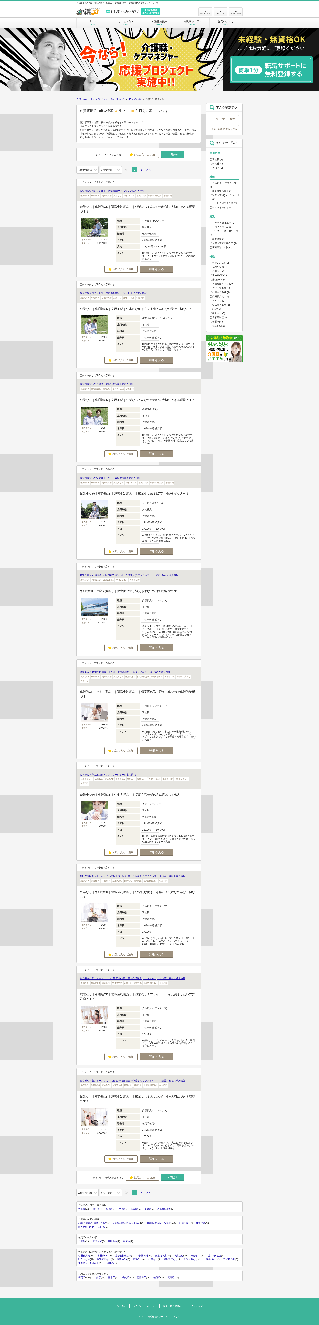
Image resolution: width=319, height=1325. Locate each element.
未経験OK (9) (219, 279)
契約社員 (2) (218, 163)
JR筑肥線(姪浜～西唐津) (158, 1223)
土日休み (109, 1263)
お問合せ (173, 154)
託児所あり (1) (220, 309)
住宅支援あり (104, 1259)
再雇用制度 (161, 1255)
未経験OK (196, 1255)
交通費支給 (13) (220, 296)
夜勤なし (137, 1259)
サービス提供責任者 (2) (224, 203)
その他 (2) (217, 167)
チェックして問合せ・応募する (98, 182)
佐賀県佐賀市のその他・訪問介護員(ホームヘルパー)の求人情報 (113, 293)
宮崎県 (171, 1277)
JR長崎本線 (135, 99)
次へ (148, 169)
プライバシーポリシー (144, 1306)
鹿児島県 (141, 1277)
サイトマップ (195, 1306)
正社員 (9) (217, 159)
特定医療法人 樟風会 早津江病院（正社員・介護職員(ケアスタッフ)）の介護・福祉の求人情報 (129, 575)
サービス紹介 (126, 22)
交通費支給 (84, 1255)
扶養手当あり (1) (221, 292)
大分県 (97, 1277)
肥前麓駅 (97, 1241)
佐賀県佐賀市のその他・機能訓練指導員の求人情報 (106, 384)
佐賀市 (81, 1208)
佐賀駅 (81, 1241)
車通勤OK (102, 1255)
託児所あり (229, 1259)
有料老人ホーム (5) (222, 227)
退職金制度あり (123, 1255)
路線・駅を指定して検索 (224, 128)
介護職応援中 (159, 22)
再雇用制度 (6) (220, 317)
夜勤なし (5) (218, 313)
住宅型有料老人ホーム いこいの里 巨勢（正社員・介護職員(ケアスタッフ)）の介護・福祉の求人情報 (132, 876)
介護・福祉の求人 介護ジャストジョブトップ (100, 99)
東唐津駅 (112, 1241)
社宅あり (153, 1259)
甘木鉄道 (200, 1223)
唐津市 (96, 1208)
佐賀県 (156, 1277)
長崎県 (125, 1277)
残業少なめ (84, 1259)
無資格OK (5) (219, 326)
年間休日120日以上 (88, 1263)
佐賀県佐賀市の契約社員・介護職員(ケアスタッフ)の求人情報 (112, 190)
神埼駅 (126, 1241)
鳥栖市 (109, 1208)
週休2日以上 (214, 1255)
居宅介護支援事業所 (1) (224, 243)
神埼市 (121, 1208)
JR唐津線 (184, 1223)
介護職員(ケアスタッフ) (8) (223, 185)
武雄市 (134, 1208)
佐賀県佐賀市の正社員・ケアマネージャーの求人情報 (108, 774)
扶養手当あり (210, 1259)
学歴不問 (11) (219, 321)
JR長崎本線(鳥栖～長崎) (126, 1223)
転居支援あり (171, 1259)
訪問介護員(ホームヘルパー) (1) (224, 197)
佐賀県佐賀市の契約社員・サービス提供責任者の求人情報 (110, 478)
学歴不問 (143, 1255)
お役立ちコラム (192, 22)
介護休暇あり (191, 1259)
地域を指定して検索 (224, 118)
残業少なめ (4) (220, 266)
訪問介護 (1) (218, 239)
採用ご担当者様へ (172, 1306)
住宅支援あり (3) (221, 288)
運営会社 (121, 1306)
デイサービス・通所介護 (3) (224, 233)
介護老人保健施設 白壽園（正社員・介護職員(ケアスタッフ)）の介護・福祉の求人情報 (125, 672)
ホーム (93, 22)
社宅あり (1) (218, 300)
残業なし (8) (218, 271)
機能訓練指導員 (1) (222, 191)
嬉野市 (147, 1208)
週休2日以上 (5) (220, 262)
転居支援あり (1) (221, 304)
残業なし (178, 1255)
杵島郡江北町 (164, 1208)
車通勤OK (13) (220, 275)
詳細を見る (156, 269)
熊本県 (111, 1277)
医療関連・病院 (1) (222, 247)
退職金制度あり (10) (223, 283)
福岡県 (81, 1277)
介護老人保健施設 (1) (223, 222)
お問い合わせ (226, 22)
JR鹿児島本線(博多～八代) (92, 1223)
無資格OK (122, 1259)
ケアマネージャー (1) (223, 207)
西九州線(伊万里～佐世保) (92, 1226)
